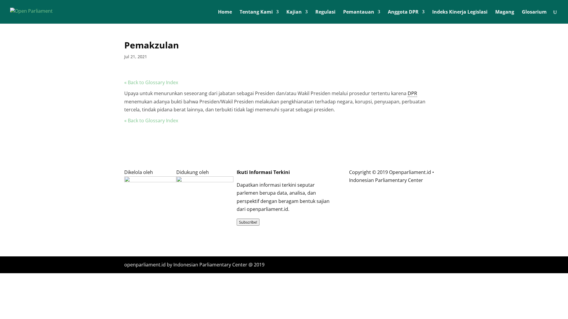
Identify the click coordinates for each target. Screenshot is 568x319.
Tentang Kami (256, 12)
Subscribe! (248, 222)
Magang (504, 12)
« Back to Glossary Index (151, 82)
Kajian (294, 12)
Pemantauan (358, 12)
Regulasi (325, 12)
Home (225, 12)
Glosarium (534, 12)
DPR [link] (412, 93)
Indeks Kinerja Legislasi (460, 12)
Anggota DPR (403, 12)
